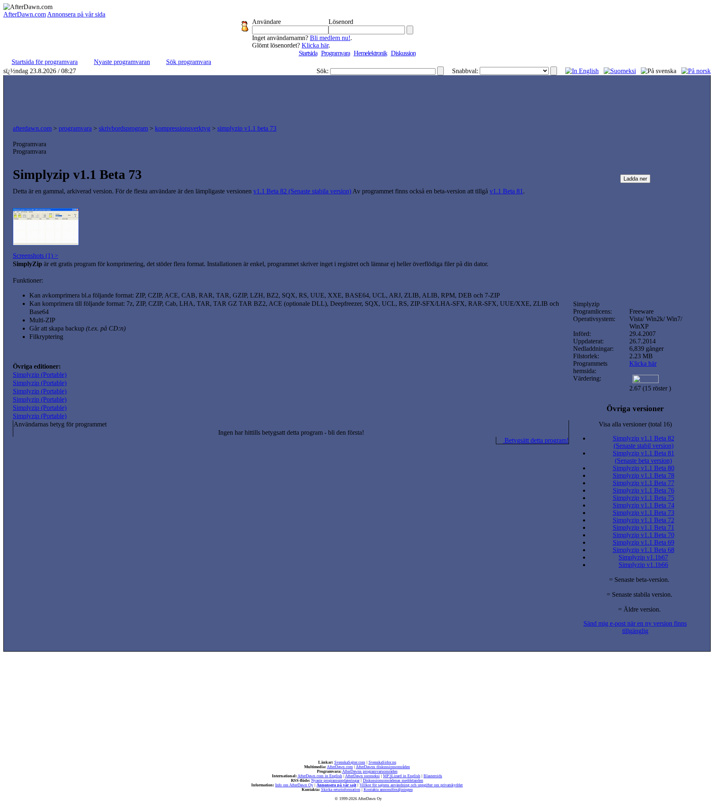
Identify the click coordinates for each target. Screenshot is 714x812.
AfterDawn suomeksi (362, 776)
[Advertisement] (357, 98)
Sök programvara (188, 61)
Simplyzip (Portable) (40, 374)
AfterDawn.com (24, 14)
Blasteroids (433, 776)
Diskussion (403, 53)
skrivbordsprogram (123, 128)
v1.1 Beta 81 (506, 191)
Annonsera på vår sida (76, 14)
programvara (75, 128)
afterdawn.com (32, 128)
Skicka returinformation (340, 789)
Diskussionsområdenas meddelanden (393, 780)
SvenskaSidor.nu (382, 762)
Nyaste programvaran (122, 61)
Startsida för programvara (45, 61)
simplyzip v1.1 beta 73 (246, 128)
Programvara (335, 53)
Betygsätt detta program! (536, 440)
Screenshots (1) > (35, 255)
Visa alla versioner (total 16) (635, 424)
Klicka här (315, 45)
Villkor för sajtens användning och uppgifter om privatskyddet (411, 785)
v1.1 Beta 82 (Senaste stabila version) (302, 191)
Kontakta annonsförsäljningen (388, 789)
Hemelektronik (370, 53)
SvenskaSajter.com (349, 762)
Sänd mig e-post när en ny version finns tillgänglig (635, 627)
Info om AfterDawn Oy (294, 785)
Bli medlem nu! (330, 37)
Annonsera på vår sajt (336, 785)
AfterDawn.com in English (320, 776)
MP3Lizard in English (401, 776)
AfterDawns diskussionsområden (383, 766)
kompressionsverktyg (182, 128)
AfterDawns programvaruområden (369, 771)
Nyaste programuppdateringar (335, 780)
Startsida (308, 53)
